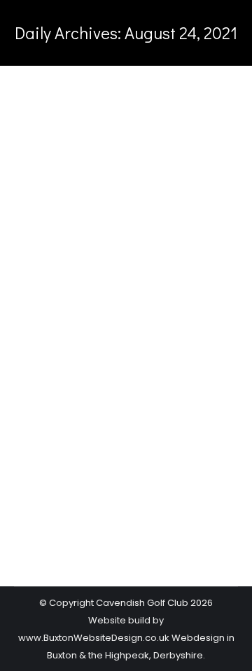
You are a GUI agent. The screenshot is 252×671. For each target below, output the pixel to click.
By (97, 390)
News (44, 390)
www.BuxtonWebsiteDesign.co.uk (93, 637)
